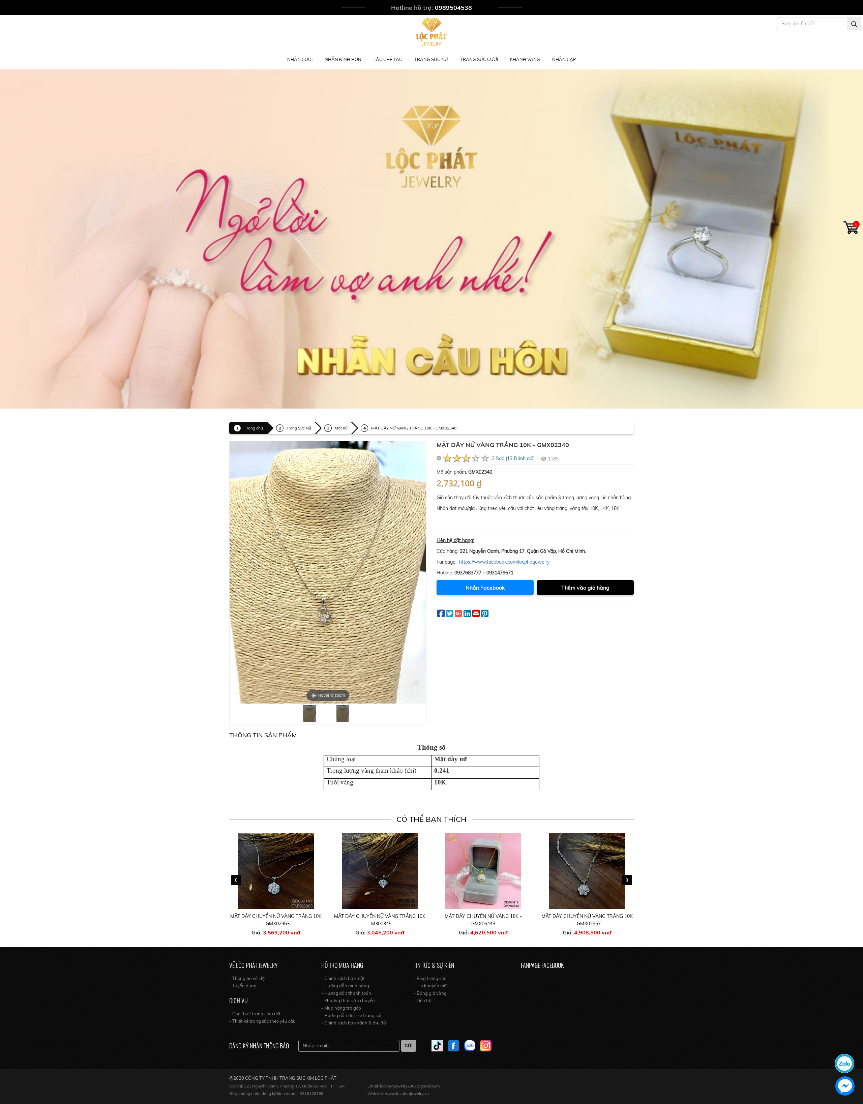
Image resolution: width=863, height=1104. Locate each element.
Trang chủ (254, 427)
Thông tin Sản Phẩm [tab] (263, 735)
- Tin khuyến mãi (431, 985)
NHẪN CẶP (564, 59)
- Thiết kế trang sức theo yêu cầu (262, 1021)
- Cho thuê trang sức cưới (254, 1013)
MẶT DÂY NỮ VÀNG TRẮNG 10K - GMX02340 (413, 427)
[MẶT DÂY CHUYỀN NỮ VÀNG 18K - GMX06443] (380, 871)
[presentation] (236, 880)
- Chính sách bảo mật (343, 978)
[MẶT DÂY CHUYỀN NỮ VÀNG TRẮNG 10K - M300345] (276, 871)
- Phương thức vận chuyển (348, 1000)
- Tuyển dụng (243, 985)
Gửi (409, 1045)
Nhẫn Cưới (300, 59)
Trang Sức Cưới (479, 59)
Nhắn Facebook (485, 587)
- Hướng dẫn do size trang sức (351, 1015)
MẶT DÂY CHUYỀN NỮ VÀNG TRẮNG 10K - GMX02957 (483, 920)
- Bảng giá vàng (430, 993)
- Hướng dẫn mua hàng (345, 985)
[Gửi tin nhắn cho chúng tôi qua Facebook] (845, 1086)
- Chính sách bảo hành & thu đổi (354, 1022)
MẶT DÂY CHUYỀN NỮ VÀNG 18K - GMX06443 (379, 920)
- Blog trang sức (430, 978)
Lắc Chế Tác (388, 59)
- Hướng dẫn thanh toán (346, 993)
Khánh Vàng (525, 59)
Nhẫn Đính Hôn (343, 59)
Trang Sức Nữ (431, 59)
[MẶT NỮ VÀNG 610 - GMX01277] (587, 871)
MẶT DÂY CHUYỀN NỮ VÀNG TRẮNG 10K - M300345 (276, 920)
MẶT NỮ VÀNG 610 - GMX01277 (587, 916)
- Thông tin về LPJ (247, 978)
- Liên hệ (422, 1000)
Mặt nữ (341, 427)
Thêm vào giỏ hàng (585, 587)
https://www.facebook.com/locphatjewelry (504, 562)
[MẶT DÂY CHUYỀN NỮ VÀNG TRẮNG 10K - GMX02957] (484, 871)
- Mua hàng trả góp (341, 1008)
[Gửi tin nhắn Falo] (844, 1063)
